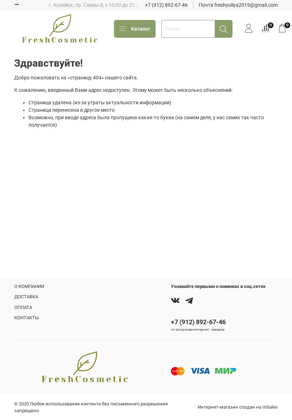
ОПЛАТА (23, 307)
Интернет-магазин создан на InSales (238, 407)
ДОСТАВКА (26, 296)
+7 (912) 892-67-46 (166, 5)
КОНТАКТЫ (26, 317)
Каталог (140, 29)
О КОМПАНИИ (29, 286)
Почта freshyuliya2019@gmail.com (238, 5)
